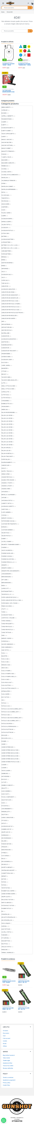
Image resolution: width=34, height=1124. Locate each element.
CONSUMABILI (5, 400)
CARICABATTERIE (6, 251)
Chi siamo (5, 1030)
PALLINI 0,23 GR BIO (6, 418)
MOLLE (3, 858)
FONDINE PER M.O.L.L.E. (8, 562)
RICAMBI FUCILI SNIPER (7, 891)
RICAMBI (3, 741)
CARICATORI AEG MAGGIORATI (9, 295)
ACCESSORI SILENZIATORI (8, 339)
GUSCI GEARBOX (5, 791)
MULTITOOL (4, 943)
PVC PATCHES (5, 195)
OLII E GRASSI (5, 855)
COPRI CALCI (4, 280)
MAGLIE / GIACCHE (6, 139)
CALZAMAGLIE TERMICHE (8, 180)
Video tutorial (6, 1058)
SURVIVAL (4, 926)
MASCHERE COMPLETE (7, 163)
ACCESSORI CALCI (6, 274)
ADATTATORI (4, 342)
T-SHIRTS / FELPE (6, 157)
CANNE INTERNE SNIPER (8, 893)
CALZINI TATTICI (5, 224)
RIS (2, 911)
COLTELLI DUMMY (6, 541)
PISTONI (3, 882)
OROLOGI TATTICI (6, 946)
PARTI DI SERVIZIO (6, 902)
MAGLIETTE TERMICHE (7, 151)
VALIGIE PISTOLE (6, 535)
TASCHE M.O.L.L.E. (6, 594)
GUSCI (3, 803)
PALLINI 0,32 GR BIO (6, 430)
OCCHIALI (4, 169)
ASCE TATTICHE (5, 929)
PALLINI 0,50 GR (5, 450)
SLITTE (3, 383)
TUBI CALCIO (4, 283)
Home (2, 12)
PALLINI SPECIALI (6, 447)
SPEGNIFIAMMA (5, 353)
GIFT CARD (4, 579)
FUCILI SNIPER (5, 694)
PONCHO (3, 154)
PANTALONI (4, 177)
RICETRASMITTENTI (6, 591)
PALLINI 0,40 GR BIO (7, 438)
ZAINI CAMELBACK (6, 647)
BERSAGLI (10, 62)
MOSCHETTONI (5, 941)
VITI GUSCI (4, 820)
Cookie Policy (6, 1085)
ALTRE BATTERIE (5, 242)
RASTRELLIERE (5, 333)
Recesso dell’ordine (8, 1068)
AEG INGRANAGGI (6, 838)
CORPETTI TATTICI (6, 503)
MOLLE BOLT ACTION (7, 899)
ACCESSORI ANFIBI (6, 218)
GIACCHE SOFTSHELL (7, 145)
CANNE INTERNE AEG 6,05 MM (9, 759)
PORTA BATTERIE (6, 254)
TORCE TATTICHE (6, 632)
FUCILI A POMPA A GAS (7, 673)
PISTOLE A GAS (5, 714)
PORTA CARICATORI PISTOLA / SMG (11, 600)
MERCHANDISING (6, 576)
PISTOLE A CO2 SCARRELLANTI (10, 711)
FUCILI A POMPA (5, 670)
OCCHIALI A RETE (6, 171)
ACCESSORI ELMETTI (7, 127)
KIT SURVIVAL (5, 938)
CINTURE (3, 497)
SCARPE (3, 215)
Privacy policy (6, 1082)
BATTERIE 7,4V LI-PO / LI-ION (9, 248)
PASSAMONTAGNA (6, 119)
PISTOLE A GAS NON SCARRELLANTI (11, 717)
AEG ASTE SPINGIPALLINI (8, 917)
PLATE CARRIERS (6, 512)
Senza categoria (5, 923)
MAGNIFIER (4, 368)
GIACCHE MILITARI (6, 142)
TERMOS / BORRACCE (7, 952)
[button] (3, 1120)
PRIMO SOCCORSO (6, 606)
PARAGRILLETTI (5, 811)
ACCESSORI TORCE (6, 615)
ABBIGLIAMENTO (6, 107)
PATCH (3, 192)
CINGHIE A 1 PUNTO (6, 483)
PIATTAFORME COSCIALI (8, 521)
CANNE (3, 744)
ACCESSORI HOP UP (6, 826)
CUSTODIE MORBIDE (7, 530)
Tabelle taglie (6, 1060)
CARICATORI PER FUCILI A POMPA (10, 303)
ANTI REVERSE (5, 776)
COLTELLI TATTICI (6, 932)
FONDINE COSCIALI (6, 556)
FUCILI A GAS (5, 659)
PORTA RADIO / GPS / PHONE (9, 603)
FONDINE (4, 547)
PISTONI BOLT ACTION (7, 905)
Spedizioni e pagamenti (9, 1080)
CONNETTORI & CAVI (7, 873)
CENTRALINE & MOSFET (7, 870)
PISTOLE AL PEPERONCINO (8, 726)
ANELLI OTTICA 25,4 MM (8, 386)
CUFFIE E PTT (5, 588)
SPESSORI (4, 846)
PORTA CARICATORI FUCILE (8, 597)
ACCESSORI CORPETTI (7, 506)
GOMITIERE (4, 207)
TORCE (3, 612)
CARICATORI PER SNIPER (8, 318)
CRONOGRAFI (5, 406)
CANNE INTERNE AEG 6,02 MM (9, 753)
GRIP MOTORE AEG (6, 327)
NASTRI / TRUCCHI (6, 471)
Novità (4, 1043)
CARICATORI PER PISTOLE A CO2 (10, 306)
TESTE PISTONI (5, 888)
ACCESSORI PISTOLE (7, 230)
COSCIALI (4, 515)
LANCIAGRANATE (6, 573)
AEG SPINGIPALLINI (6, 920)
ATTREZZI (4, 852)
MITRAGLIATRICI (5, 691)
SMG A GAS (4, 667)
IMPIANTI (3, 876)
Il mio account (6, 1038)
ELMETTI (3, 125)
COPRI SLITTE (5, 392)
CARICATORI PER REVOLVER (9, 315)
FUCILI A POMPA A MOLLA (8, 676)
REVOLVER (4, 735)
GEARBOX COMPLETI (7, 785)
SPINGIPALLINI (5, 914)
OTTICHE (3, 371)
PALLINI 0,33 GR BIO (7, 433)
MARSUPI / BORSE (6, 638)
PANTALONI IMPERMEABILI (8, 189)
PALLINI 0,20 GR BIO (6, 415)
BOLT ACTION (5, 697)
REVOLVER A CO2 (6, 738)
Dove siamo (6, 1033)
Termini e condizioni (8, 1077)
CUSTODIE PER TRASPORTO (9, 524)
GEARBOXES (4, 773)
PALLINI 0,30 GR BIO (7, 427)
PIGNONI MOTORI (6, 844)
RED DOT (3, 374)
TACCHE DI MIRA (5, 377)
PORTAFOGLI (4, 641)
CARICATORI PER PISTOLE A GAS (10, 309)
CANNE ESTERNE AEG (7, 747)
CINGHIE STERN (5, 488)
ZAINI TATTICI (5, 650)
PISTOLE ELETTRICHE (7, 729)
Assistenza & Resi (7, 1063)
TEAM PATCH (4, 198)
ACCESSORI (5, 62)
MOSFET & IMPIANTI (6, 867)
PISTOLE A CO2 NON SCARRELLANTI (11, 709)
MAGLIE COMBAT (6, 148)
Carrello (5, 1041)
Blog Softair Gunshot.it (9, 1055)
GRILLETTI (4, 788)
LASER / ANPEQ (5, 365)
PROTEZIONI (4, 201)
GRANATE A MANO (6, 568)
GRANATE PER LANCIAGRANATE (10, 571)
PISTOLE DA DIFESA (6, 723)
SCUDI (3, 210)
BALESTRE (4, 656)
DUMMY (3, 538)
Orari (4, 1035)
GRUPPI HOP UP (5, 832)
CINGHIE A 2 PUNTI (6, 485)
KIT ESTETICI (4, 805)
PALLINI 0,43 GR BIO (7, 441)
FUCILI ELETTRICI (6, 685)
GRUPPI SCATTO (5, 896)
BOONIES (4, 113)
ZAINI (2, 635)
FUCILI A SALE (5, 679)
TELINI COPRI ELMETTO (7, 133)
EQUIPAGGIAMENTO (6, 462)
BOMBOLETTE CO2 (6, 403)
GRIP (2, 321)
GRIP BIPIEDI (4, 268)
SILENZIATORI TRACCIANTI (8, 350)
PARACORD (4, 949)
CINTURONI (4, 491)
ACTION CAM (5, 233)
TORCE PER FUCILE (6, 626)
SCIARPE (3, 122)
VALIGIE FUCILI (5, 532)
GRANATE (4, 565)
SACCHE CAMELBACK (7, 644)
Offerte (5, 1046)
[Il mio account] (28, 3)
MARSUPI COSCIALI (6, 518)
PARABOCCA (4, 166)
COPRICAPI (4, 110)
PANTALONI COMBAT (7, 186)
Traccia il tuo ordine (8, 1065)
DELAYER (3, 841)
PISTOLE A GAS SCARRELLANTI (9, 720)
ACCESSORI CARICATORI (8, 289)
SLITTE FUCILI (5, 394)
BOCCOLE (4, 779)
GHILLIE (3, 468)
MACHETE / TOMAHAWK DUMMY (10, 544)
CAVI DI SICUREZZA (6, 550)
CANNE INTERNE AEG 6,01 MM (9, 750)
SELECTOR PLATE (6, 800)
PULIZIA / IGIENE (5, 212)
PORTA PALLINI (5, 459)
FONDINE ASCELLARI (7, 553)
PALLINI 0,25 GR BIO (6, 421)
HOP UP (3, 823)
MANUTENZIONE (6, 849)
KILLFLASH (4, 362)
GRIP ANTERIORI (5, 324)
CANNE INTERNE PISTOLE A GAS (10, 761)
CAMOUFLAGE (5, 465)
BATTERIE (4, 236)
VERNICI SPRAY (5, 474)
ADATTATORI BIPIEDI (6, 262)
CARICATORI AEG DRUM (7, 292)
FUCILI (3, 653)
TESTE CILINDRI (5, 770)
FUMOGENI (4, 935)
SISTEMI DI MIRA (5, 356)
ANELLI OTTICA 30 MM (7, 389)
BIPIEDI (3, 260)
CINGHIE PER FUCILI (6, 477)
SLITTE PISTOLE (5, 397)
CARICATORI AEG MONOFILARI (9, 298)
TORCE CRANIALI (6, 620)
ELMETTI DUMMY (6, 130)
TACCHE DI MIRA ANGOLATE (9, 380)
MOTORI (3, 879)
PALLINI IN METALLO (7, 453)
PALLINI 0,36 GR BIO (7, 436)
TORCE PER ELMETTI (7, 623)
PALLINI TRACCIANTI (7, 456)
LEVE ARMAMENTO (6, 808)
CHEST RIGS (4, 509)
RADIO (3, 585)
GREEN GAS (4, 409)
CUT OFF (3, 782)
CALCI (3, 271)
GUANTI (3, 136)
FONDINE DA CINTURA (7, 559)
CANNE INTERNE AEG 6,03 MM (9, 756)
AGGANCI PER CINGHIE (7, 480)
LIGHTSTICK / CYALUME (7, 617)
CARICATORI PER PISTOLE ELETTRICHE (12, 312)
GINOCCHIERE (5, 204)
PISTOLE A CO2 (5, 706)
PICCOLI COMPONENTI (7, 797)
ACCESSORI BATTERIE (7, 239)
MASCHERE (4, 160)
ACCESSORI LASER (6, 359)
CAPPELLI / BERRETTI (7, 116)
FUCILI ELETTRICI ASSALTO (8, 688)
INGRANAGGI (4, 835)
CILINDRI (3, 764)
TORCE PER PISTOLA (7, 629)
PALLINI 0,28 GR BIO (6, 424)
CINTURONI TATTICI (6, 500)
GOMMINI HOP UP (6, 829)
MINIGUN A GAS (5, 665)
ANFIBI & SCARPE (6, 221)
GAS (2, 700)
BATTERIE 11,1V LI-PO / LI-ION (9, 245)
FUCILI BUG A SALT (6, 682)
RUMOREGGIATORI (6, 345)
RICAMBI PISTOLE (6, 908)
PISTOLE (3, 703)
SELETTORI (4, 814)
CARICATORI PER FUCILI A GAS (9, 301)
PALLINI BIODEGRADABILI (8, 412)
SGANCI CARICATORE (7, 817)
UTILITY (3, 609)
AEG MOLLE (4, 864)
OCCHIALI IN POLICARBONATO (9, 174)
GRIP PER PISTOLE (6, 330)
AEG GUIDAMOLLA (6, 861)
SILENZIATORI (5, 336)
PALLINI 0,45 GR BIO (7, 444)
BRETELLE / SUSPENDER (8, 494)
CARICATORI (10, 89)
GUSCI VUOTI (5, 794)
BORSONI (4, 527)
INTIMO (3, 183)
